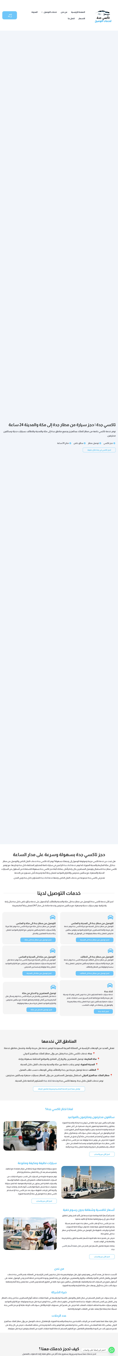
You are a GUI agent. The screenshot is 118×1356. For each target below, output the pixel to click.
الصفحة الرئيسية (78, 12)
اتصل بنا (71, 18)
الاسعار (81, 18)
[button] (42, 12)
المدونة (34, 12)
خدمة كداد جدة (69, 865)
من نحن (64, 12)
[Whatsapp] (111, 1350)
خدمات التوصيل (50, 12)
